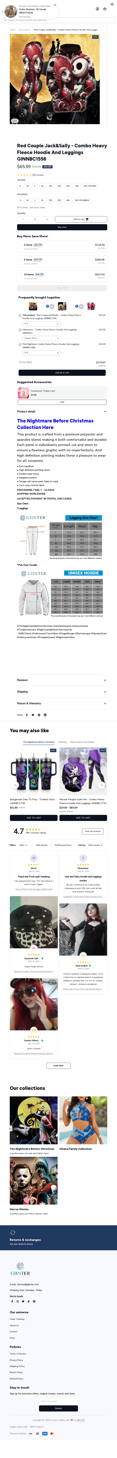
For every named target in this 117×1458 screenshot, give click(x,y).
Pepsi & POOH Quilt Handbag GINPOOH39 (34, 889)
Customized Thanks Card (43, 391)
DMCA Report (36, 1426)
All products (25, 29)
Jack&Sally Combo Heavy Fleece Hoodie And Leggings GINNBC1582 (83, 896)
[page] (27, 1239)
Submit (58, 1408)
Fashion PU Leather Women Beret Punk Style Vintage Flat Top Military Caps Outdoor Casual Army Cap (34, 971)
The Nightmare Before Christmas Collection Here (55, 424)
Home (12, 29)
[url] (80, 1420)
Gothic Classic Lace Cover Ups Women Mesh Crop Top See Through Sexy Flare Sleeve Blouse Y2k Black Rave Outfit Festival (83, 989)
